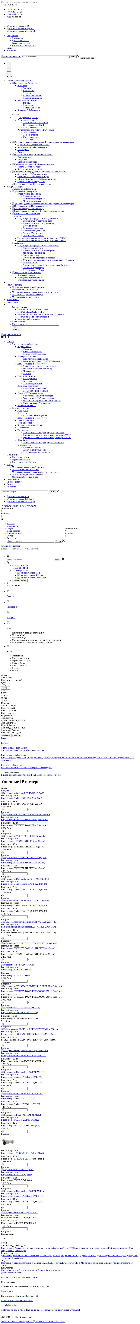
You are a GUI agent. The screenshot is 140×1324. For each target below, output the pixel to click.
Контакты (11, 50)
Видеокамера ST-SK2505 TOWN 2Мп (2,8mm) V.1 (24, 825)
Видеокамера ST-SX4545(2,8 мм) (16, 1180)
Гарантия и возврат (21, 43)
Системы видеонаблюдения (25, 344)
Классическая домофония (35, 415)
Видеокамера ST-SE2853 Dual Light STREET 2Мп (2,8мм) (28, 954)
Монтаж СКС (18, 635)
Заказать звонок (20, 580)
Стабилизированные (32, 383)
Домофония (24, 413)
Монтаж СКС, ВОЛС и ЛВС (25, 290)
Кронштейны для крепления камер (39, 366)
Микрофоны (29, 371)
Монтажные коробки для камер (37, 369)
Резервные (28, 381)
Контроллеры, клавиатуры (30, 425)
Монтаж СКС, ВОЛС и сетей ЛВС (50, 1263)
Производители (14, 302)
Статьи (10, 48)
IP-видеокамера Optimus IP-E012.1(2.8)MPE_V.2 (23, 1061)
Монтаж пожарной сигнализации (27, 294)
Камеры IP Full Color (32, 775)
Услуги (10, 464)
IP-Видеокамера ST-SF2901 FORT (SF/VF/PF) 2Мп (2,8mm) (28, 1040)
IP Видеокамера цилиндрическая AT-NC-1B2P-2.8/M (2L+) (28, 932)
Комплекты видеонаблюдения (48, 1248)
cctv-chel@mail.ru (14, 14)
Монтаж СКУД (19, 638)
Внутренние (7, 775)
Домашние (18, 775)
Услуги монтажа (14, 285)
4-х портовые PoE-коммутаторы (38, 396)
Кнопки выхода (25, 423)
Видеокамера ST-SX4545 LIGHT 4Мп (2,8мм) (22, 1159)
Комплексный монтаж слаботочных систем (32, 642)
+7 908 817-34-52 (20, 568)
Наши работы (13, 299)
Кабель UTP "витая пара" (35, 388)
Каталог (10, 341)
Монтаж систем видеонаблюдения (28, 287)
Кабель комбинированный (35, 391)
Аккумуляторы (30, 378)
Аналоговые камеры (32, 351)
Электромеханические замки (36, 452)
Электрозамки (25, 445)
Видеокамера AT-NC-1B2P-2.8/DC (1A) (19, 1018)
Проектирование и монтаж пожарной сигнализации (36, 640)
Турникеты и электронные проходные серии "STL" (47, 435)
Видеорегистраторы (27, 356)
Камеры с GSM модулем (34, 354)
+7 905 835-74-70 (14, 12)
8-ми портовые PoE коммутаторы (38, 398)
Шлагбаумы (24, 440)
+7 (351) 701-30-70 (9, 506)
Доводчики (23, 410)
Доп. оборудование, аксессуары (33, 364)
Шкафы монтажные (27, 405)
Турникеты (23, 430)
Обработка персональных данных (17, 1321)
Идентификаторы (26, 420)
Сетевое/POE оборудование (31, 393)
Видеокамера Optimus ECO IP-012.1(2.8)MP (21, 804)
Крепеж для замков (32, 447)
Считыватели (24, 428)
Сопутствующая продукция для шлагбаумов (43, 442)
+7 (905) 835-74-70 (27, 506)
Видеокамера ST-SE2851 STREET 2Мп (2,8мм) (23, 868)
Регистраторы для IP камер (35, 359)
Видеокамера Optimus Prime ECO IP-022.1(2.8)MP (24, 889)
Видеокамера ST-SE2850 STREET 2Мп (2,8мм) (23, 847)
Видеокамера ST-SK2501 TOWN (16, 975)
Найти (15, 330)
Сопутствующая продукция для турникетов (43, 432)
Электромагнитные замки (35, 450)
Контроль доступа (21, 408)
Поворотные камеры (51, 775)
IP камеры (27, 349)
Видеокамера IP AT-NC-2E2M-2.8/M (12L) (20, 1125)
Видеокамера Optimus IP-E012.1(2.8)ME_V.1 (21, 1082)
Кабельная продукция (28, 386)
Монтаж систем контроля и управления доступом (35, 292)
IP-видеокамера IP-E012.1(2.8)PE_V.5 (18, 1223)
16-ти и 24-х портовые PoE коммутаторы (42, 400)
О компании (18, 38)
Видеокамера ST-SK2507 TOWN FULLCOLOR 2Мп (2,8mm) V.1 (31, 997)
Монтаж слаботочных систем (25, 297)
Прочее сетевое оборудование (37, 403)
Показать (6, 735)
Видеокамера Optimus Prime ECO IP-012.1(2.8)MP (24, 911)
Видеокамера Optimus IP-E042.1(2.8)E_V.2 (20, 1104)
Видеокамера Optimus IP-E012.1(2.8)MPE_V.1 (22, 1201)
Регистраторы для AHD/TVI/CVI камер (41, 361)
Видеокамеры (24, 346)
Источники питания (27, 376)
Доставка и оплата (20, 40)
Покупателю (12, 35)
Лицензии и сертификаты (24, 45)
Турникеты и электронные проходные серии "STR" (47, 437)
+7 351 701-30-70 (14, 9)
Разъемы (27, 373)
